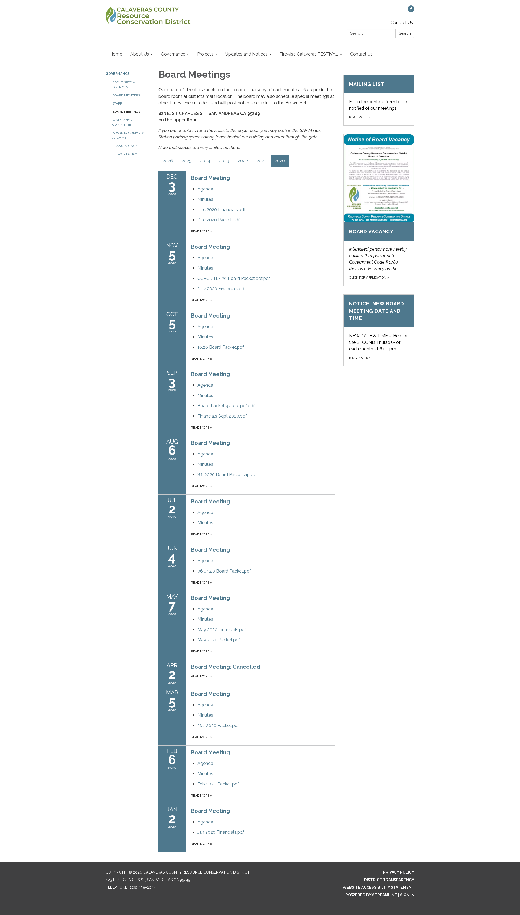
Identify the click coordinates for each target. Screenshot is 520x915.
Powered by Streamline (371, 895)
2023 (224, 160)
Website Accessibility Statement (378, 887)
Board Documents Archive (128, 135)
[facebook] (411, 10)
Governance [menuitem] (173, 54)
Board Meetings (126, 112)
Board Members (126, 95)
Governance (118, 74)
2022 (243, 160)
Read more (201, 231)
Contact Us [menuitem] (361, 54)
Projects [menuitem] (205, 54)
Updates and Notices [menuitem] (246, 54)
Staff (117, 103)
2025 (186, 160)
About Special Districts (124, 84)
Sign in (407, 895)
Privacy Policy (124, 154)
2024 (205, 160)
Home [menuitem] (116, 54)
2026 (167, 160)
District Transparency (389, 880)
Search (405, 33)
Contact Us (402, 22)
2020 (280, 160)
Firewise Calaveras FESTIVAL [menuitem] (309, 54)
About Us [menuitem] (139, 54)
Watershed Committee (122, 122)
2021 (261, 160)
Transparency (124, 146)
